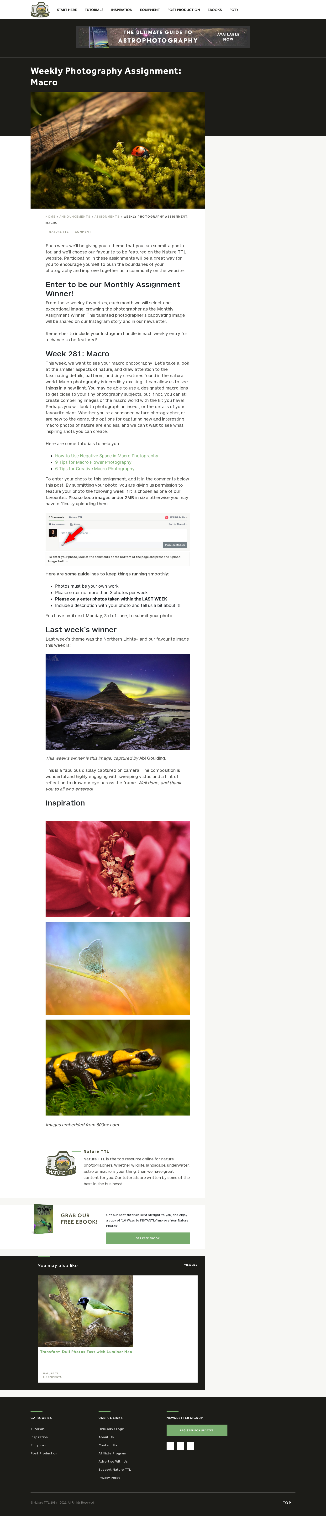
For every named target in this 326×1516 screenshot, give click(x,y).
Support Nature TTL (115, 1469)
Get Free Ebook (148, 1238)
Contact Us (108, 1445)
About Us (106, 1437)
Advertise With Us (113, 1461)
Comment (83, 231)
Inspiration (39, 1437)
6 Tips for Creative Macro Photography (95, 468)
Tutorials (38, 1429)
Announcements (75, 216)
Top (287, 1502)
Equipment (39, 1445)
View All (191, 1264)
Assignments (107, 216)
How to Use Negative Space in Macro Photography (106, 455)
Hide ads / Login (112, 1429)
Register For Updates (197, 1430)
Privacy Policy (109, 1477)
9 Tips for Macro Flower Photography (93, 462)
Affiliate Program (112, 1453)
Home (50, 216)
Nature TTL (59, 231)
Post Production (44, 1453)
